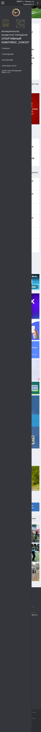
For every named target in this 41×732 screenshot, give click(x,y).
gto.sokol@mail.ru (32, 615)
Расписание (7, 60)
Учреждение (8, 54)
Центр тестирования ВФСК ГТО (11, 72)
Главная (6, 48)
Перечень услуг (9, 66)
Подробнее (34, 173)
